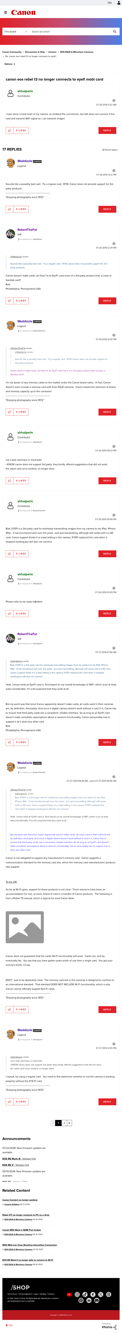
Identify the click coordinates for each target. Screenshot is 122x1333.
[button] (105, 640)
